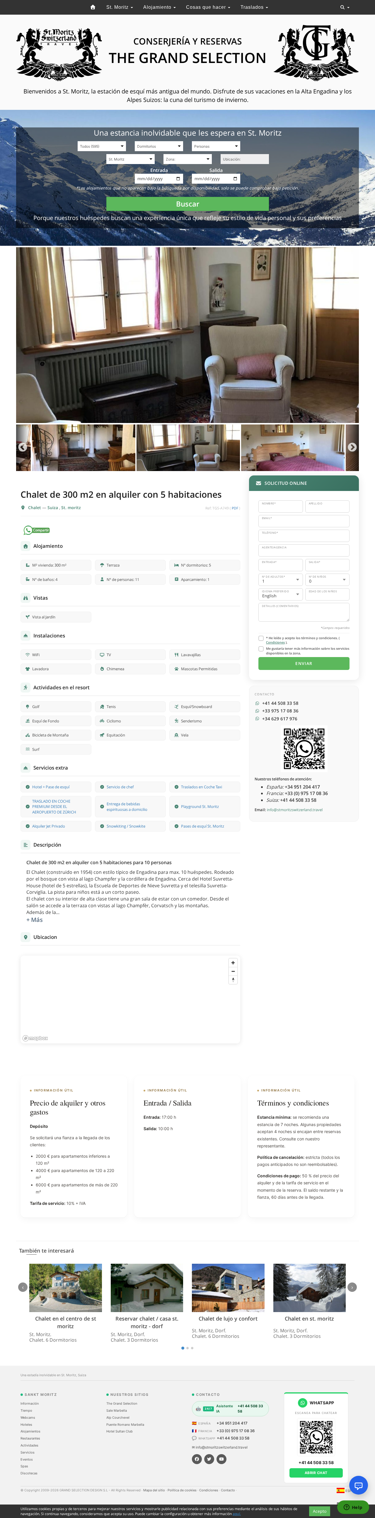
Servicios (28, 1452)
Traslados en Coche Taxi (201, 786)
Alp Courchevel (117, 1417)
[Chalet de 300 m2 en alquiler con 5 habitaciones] (187, 335)
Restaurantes (30, 1438)
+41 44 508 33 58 (233, 1438)
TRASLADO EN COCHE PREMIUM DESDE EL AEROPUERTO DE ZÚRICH (54, 807)
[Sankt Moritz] (93, 7)
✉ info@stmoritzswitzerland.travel (220, 1447)
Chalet (35, 507)
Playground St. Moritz (200, 806)
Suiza (53, 507)
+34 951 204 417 (232, 1423)
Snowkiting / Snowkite (126, 826)
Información (30, 1403)
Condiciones (275, 642)
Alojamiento (158, 7)
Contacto (228, 1490)
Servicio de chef (120, 786)
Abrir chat (316, 1473)
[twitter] (209, 1459)
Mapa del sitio (154, 1490)
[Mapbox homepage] (35, 1038)
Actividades (29, 1445)
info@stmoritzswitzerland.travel (295, 809)
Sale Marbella (116, 1410)
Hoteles (26, 1425)
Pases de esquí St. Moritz (202, 826)
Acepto (319, 1511)
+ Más (34, 920)
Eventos (27, 1459)
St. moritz (71, 507)
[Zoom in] (233, 962)
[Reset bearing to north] (233, 979)
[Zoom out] (233, 971)
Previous (22, 447)
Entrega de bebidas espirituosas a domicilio (127, 806)
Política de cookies (182, 1490)
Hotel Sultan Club (119, 1431)
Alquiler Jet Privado (48, 826)
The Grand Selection (121, 1403)
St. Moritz (118, 7)
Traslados (253, 7)
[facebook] (197, 1459)
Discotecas (29, 1473)
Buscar (187, 204)
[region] (130, 999)
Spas (24, 1466)
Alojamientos (30, 1431)
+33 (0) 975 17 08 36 (236, 1430)
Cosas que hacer (206, 7)
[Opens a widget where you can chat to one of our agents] (353, 1507)
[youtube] (221, 1459)
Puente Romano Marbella (125, 1425)
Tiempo (26, 1410)
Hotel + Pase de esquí (50, 786)
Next (352, 447)
